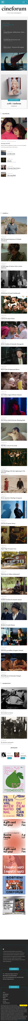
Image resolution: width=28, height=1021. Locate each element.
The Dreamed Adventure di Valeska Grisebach (11, 240)
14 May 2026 (10, 151)
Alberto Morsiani (12, 141)
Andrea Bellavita (5, 345)
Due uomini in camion (7, 713)
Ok (23, 1005)
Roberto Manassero (6, 242)
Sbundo (9, 161)
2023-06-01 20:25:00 (23, 753)
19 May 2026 (3, 520)
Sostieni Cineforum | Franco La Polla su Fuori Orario (24, 756)
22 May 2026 (4, 417)
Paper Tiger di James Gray (8, 549)
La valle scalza (11, 154)
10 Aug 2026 (4, 740)
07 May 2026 (10, 166)
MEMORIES (5, 996)
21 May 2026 (3, 366)
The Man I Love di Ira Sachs (9, 446)
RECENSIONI (5, 994)
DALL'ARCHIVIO (6, 683)
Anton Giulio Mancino (13, 169)
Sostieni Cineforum (11, 756)
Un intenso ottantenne (7, 742)
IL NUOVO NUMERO (14, 99)
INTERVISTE (5, 999)
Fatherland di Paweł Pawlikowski (10, 293)
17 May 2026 (3, 545)
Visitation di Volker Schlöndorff (10, 574)
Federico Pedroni (5, 525)
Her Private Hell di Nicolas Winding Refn (13, 420)
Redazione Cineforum (7, 714)
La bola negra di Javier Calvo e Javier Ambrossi (11, 267)
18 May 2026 (3, 494)
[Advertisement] (14, 194)
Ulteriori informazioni (21, 1019)
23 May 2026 (3, 236)
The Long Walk (11, 175)
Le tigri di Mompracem (7, 143)
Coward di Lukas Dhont (8, 318)
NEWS (4, 997)
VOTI (4, 992)
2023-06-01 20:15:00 (10, 753)
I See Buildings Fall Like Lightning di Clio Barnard (13, 471)
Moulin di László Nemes (8, 625)
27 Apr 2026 (10, 173)
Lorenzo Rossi (5, 601)
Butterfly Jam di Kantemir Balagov (11, 676)
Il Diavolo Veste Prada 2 (14, 168)
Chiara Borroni (5, 371)
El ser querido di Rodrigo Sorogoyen (11, 498)
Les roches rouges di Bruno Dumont (11, 395)
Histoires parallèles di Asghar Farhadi (12, 650)
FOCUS (4, 1001)
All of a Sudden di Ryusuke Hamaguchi (12, 344)
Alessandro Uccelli (6, 320)
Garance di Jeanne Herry (8, 523)
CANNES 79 (5, 213)
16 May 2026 (3, 647)
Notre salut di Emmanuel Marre (10, 369)
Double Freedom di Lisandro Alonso (11, 600)
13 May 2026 (3, 141)
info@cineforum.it (10, 979)
